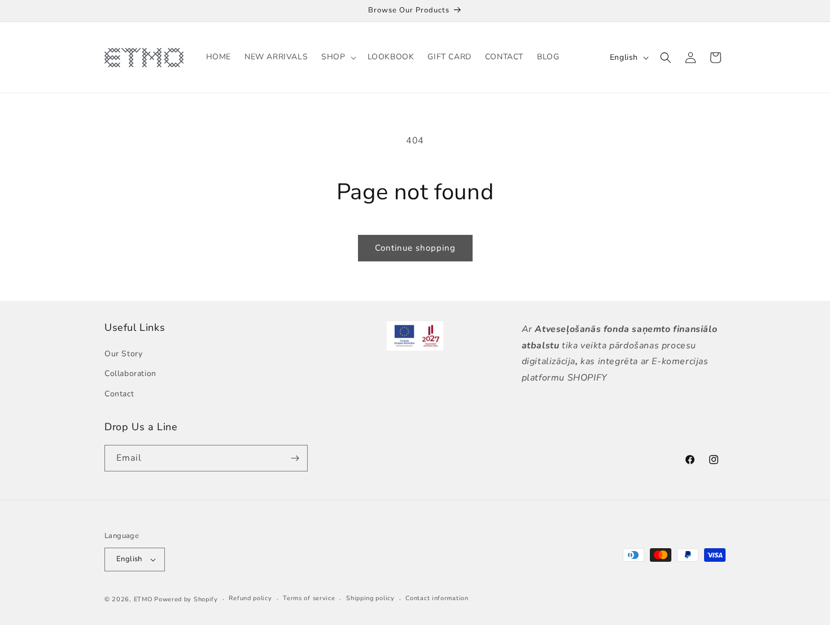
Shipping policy (370, 598)
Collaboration (130, 373)
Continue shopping (415, 248)
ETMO (143, 599)
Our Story (123, 353)
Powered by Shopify (186, 599)
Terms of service (309, 598)
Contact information (436, 598)
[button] (337, 57)
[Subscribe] (294, 458)
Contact (119, 393)
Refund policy (250, 598)
